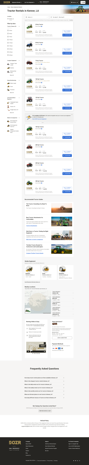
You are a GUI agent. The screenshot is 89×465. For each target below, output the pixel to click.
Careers (27, 450)
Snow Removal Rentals (50, 446)
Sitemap (55, 460)
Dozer (46, 274)
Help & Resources (29, 446)
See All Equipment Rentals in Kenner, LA (32, 282)
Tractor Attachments (31, 225)
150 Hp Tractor (39, 127)
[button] (13, 27)
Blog (27, 453)
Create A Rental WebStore (74, 448)
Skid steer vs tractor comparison (34, 239)
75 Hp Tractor (39, 60)
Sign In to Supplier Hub (73, 443)
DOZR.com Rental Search (50, 443)
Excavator (63, 274)
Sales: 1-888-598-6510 (44, 1)
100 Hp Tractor (39, 79)
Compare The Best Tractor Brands (34, 253)
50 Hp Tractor (39, 42)
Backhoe (30, 274)
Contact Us (28, 455)
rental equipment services (39, 325)
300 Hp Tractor (39, 181)
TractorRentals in (56, 292)
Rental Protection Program (51, 448)
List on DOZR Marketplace (74, 446)
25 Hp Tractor (39, 24)
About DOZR (28, 443)
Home (8, 7)
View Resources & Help (45, 410)
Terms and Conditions (41, 460)
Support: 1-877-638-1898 (14, 450)
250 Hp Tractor (39, 163)
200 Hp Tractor (39, 145)
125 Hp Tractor (39, 97)
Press (27, 448)
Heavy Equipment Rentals (16, 7)
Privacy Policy (50, 460)
